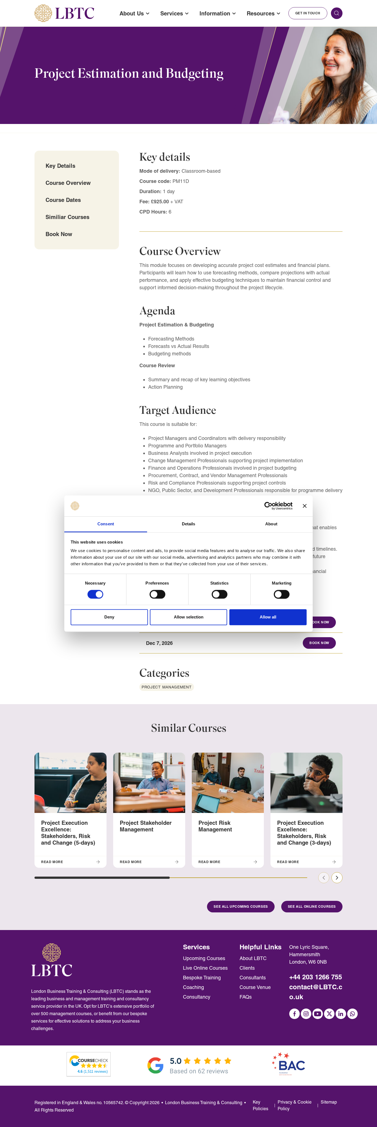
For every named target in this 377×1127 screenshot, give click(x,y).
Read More (52, 862)
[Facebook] (294, 1014)
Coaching (193, 987)
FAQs (246, 997)
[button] (102, 878)
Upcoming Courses (204, 958)
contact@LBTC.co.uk (315, 992)
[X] (329, 1014)
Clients (247, 968)
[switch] (157, 594)
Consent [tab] (105, 524)
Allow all (268, 617)
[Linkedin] (341, 1014)
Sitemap (329, 1102)
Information (215, 13)
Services (171, 13)
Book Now (59, 234)
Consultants (253, 977)
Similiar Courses (67, 216)
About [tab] (271, 524)
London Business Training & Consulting (203, 1102)
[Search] (337, 13)
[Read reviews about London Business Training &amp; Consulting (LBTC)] (89, 1061)
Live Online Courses (205, 968)
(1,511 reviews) (93, 1071)
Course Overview (68, 182)
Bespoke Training (202, 977)
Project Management (167, 687)
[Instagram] (306, 1014)
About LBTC (253, 958)
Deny (109, 617)
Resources (261, 13)
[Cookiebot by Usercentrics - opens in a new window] (268, 506)
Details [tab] (188, 524)
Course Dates (63, 199)
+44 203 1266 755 (315, 977)
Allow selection (188, 617)
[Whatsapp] (352, 1014)
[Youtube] (317, 1014)
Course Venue (255, 987)
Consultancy (196, 997)
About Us (132, 13)
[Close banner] (305, 506)
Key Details (60, 165)
